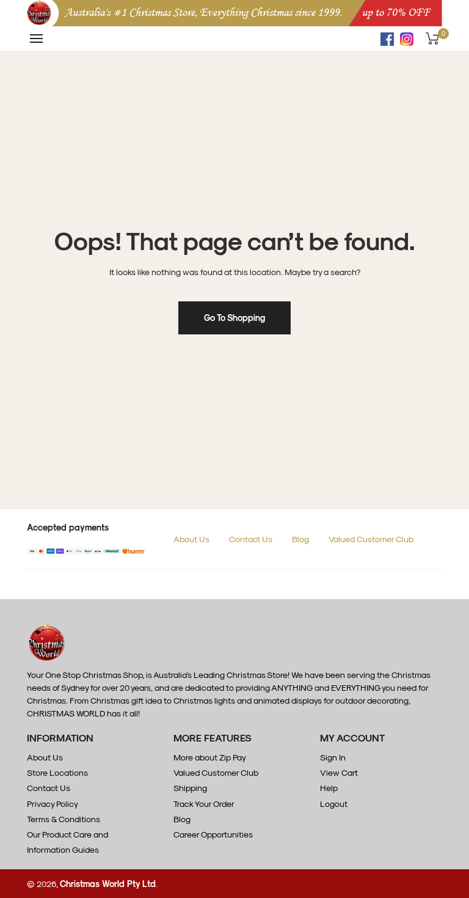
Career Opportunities (213, 834)
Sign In (333, 757)
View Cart (339, 772)
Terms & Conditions (63, 819)
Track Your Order (203, 803)
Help (329, 787)
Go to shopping (234, 317)
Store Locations (57, 772)
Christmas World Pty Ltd (108, 883)
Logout (333, 803)
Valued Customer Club (371, 539)
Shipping (190, 787)
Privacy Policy (52, 803)
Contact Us (250, 539)
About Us (191, 539)
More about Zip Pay (209, 757)
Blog (300, 539)
